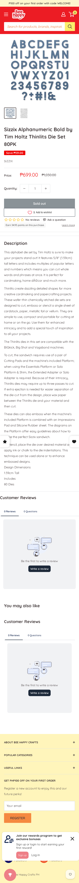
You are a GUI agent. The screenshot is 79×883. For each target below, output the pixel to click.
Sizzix (8, 161)
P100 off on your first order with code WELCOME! (39, 3)
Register (17, 818)
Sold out (39, 203)
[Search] (70, 26)
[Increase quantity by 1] (46, 188)
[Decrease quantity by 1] (24, 188)
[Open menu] (6, 14)
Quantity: (10, 188)
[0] (71, 14)
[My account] (63, 14)
